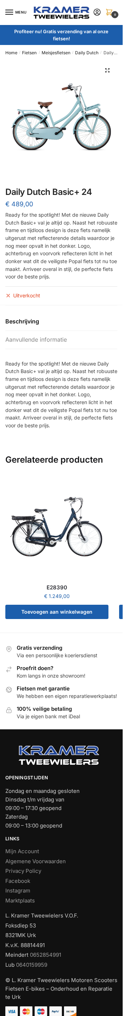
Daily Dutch (86, 52)
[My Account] (97, 12)
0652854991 (45, 954)
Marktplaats (20, 900)
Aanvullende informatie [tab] (36, 339)
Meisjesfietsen (56, 52)
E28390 (57, 587)
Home (11, 52)
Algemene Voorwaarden (35, 861)
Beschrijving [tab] (22, 321)
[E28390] (56, 527)
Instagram (17, 890)
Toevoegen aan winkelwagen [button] (56, 612)
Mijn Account (22, 851)
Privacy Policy (23, 870)
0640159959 (31, 964)
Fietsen (29, 52)
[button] (107, 70)
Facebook (17, 880)
